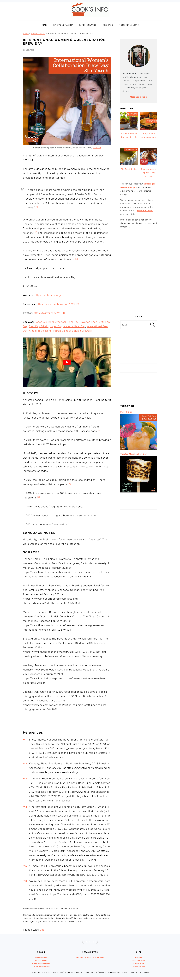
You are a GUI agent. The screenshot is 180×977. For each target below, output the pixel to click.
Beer (51, 321)
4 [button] (25, 806)
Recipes (138, 957)
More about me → (139, 97)
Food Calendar (38, 33)
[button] (37, 207)
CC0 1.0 (97, 147)
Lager (38, 321)
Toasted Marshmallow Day (133, 454)
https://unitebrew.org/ (48, 295)
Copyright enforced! (41, 963)
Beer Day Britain (38, 326)
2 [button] (25, 763)
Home (26, 33)
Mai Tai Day (126, 412)
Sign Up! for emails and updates (90, 957)
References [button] (33, 732)
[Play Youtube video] (67, 362)
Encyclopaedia (138, 960)
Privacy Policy (41, 960)
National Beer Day (74, 326)
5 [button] (25, 865)
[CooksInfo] (90, 17)
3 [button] (25, 778)
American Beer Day (66, 321)
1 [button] (25, 739)
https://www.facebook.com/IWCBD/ (58, 304)
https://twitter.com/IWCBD (49, 313)
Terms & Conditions (41, 966)
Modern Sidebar (145, 210)
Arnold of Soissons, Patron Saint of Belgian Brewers (60, 330)
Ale (45, 321)
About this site (41, 957)
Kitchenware (138, 963)
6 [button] (25, 881)
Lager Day (56, 326)
